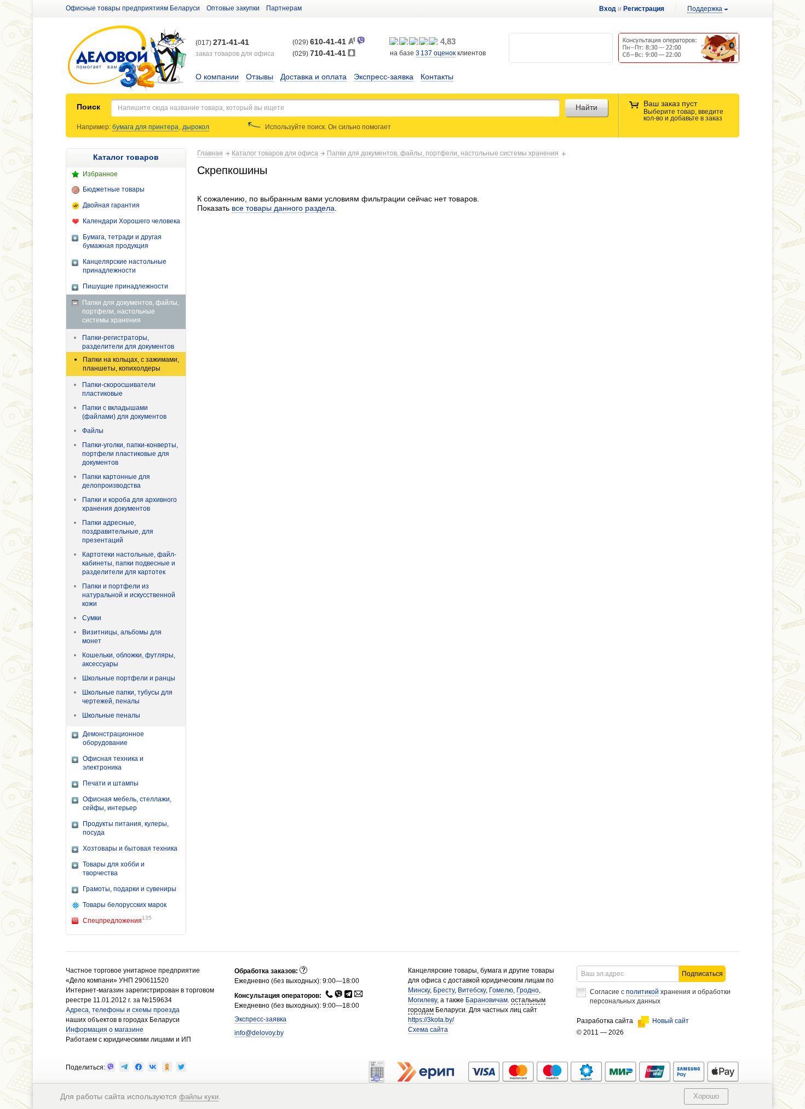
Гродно (527, 990)
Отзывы (259, 76)
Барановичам (486, 1000)
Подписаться (702, 974)
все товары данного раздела (283, 208)
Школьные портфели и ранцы (128, 678)
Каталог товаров (126, 157)
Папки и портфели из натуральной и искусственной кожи (128, 595)
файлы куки (199, 1097)
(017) (222, 43)
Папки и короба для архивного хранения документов (129, 504)
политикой (642, 992)
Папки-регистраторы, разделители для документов (128, 342)
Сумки (91, 618)
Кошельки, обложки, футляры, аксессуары (128, 659)
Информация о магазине (104, 1029)
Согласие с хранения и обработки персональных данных (660, 996)
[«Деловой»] (127, 58)
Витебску (472, 990)
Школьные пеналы (111, 715)
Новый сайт (670, 1021)
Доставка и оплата (313, 76)
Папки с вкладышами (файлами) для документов (124, 412)
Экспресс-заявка (383, 76)
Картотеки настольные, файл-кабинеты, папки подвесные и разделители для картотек (129, 563)
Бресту (444, 990)
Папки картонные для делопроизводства (116, 481)
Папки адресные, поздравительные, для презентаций (117, 531)
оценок (436, 53)
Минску (419, 990)
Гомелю (501, 990)
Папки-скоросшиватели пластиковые (119, 389)
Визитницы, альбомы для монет (122, 636)
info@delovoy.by (259, 1033)
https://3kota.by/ (431, 1020)
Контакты (437, 76)
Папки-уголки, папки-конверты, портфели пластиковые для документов (130, 453)
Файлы (93, 431)
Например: (94, 127)
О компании (217, 76)
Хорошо (706, 1096)
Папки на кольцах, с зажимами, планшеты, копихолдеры (131, 364)
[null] (110, 1067)
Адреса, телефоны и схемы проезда (123, 1010)
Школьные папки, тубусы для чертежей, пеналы (127, 697)
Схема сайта (428, 1029)
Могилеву (422, 1000)
